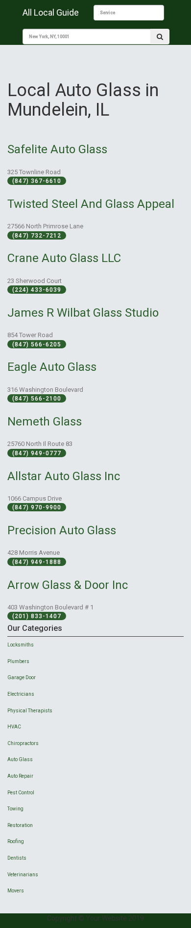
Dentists (16, 858)
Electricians (20, 694)
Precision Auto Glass (61, 530)
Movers (15, 890)
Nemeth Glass (44, 421)
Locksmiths (20, 644)
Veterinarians (22, 874)
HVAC (14, 726)
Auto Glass (20, 759)
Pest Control (20, 792)
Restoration (20, 825)
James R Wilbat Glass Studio (83, 313)
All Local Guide (51, 12)
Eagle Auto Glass (51, 367)
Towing (15, 808)
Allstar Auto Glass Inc (63, 476)
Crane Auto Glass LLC (64, 258)
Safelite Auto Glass (57, 149)
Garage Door (21, 677)
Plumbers (18, 661)
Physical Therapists (29, 710)
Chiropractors (23, 743)
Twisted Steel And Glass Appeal (90, 204)
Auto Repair (20, 776)
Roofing (15, 841)
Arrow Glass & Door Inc (67, 585)
